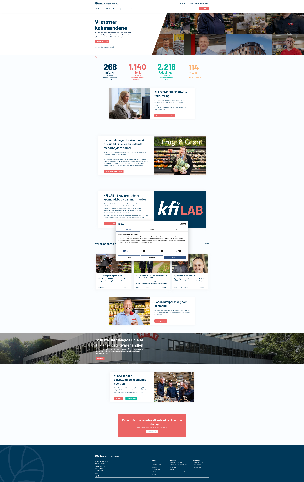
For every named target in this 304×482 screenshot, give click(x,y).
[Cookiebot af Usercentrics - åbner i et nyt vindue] (179, 224)
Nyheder (190, 3)
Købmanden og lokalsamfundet (178, 464)
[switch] (143, 251)
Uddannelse (173, 467)
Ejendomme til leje (198, 464)
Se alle (207, 243)
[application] (184, 3)
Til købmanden (110, 9)
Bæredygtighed (156, 464)
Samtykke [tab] (128, 229)
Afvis (129, 257)
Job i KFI (154, 467)
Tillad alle (174, 257)
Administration (197, 467)
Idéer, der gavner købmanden (178, 471)
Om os (181, 3)
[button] (204, 8)
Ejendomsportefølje (198, 462)
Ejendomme (123, 9)
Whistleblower (109, 479)
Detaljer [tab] (152, 229)
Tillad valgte (152, 257)
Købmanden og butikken (176, 462)
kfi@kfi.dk (100, 468)
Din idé (172, 469)
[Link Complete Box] (113, 272)
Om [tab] (176, 229)
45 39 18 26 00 (101, 466)
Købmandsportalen (203, 3)
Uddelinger (98, 9)
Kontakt (133, 9)
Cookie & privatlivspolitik (100, 479)
